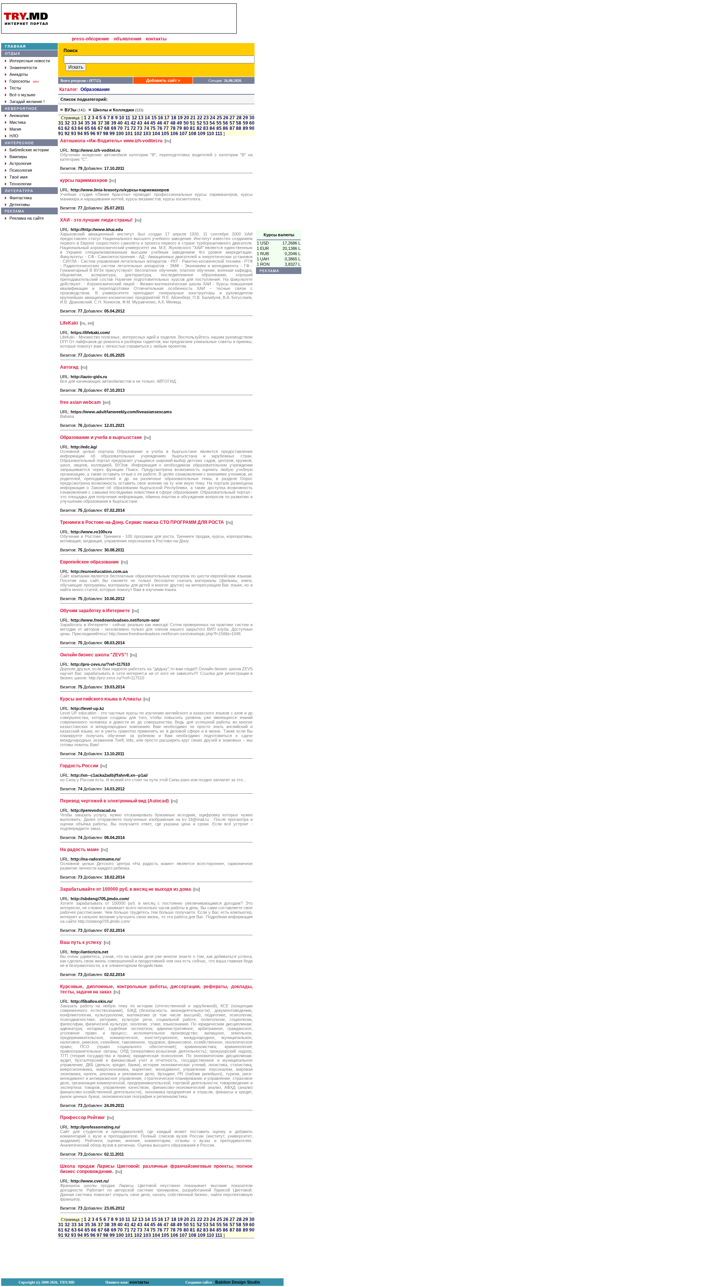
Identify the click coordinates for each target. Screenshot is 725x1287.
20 (186, 117)
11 (127, 117)
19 (180, 117)
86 (225, 128)
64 (80, 128)
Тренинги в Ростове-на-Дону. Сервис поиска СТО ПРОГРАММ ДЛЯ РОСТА (142, 522)
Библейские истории (29, 150)
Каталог (68, 89)
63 (74, 128)
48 (173, 123)
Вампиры (18, 156)
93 (73, 133)
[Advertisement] (278, 116)
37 (100, 123)
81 (192, 128)
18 (173, 117)
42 (133, 123)
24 (212, 117)
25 (219, 117)
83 (205, 128)
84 (212, 128)
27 (232, 117)
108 (192, 133)
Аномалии (19, 115)
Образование (95, 89)
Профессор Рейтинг (82, 1117)
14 (147, 117)
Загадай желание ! (27, 101)
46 (159, 123)
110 (210, 133)
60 (252, 123)
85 (219, 128)
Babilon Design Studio (237, 1282)
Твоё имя (18, 177)
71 (127, 128)
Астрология (20, 163)
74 (146, 128)
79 (179, 128)
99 (112, 133)
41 (127, 123)
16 (160, 117)
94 (80, 133)
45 (153, 123)
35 (87, 123)
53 (205, 123)
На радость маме (79, 849)
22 (199, 117)
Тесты (15, 88)
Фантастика (20, 198)
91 (60, 133)
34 (80, 123)
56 (225, 123)
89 (245, 128)
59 (245, 123)
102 (138, 133)
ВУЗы (70, 110)
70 (120, 128)
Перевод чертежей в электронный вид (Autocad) (114, 801)
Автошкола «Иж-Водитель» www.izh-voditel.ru (111, 140)
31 (60, 123)
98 (105, 133)
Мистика (17, 122)
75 (153, 128)
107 (183, 133)
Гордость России (79, 765)
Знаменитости (23, 67)
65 (87, 128)
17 (167, 117)
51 (192, 123)
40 (120, 123)
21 (193, 117)
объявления (127, 39)
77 (166, 128)
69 (113, 128)
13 (140, 117)
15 (154, 117)
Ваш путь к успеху (81, 942)
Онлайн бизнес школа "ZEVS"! (94, 654)
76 (159, 128)
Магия (15, 129)
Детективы (19, 204)
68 (107, 128)
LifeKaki (69, 323)
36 (93, 123)
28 (239, 117)
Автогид (69, 367)
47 (166, 123)
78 (173, 128)
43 (139, 123)
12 (134, 117)
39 (113, 123)
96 (93, 133)
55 (219, 123)
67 (100, 128)
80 (186, 128)
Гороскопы (19, 81)
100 (120, 133)
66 (93, 128)
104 (156, 133)
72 (133, 128)
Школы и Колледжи (113, 110)
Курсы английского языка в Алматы (100, 699)
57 (232, 123)
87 (232, 128)
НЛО (14, 136)
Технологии (20, 184)
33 (74, 123)
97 (99, 133)
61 (60, 128)
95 (86, 133)
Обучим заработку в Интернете (95, 610)
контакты (156, 39)
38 (107, 123)
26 (225, 117)
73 (139, 128)
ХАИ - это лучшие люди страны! (96, 220)
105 (165, 133)
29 (245, 117)
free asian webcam (80, 402)
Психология (20, 170)
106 (174, 133)
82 (199, 128)
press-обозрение (90, 39)
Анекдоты (18, 74)
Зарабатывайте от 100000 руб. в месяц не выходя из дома (125, 889)
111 (218, 133)
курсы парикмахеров (83, 180)
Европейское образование (89, 562)
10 (121, 117)
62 (67, 128)
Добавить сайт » (163, 80)
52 (199, 123)
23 (206, 117)
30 (252, 117)
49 (179, 123)
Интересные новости (29, 60)
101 (129, 133)
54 (212, 123)
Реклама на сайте (26, 218)
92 (67, 133)
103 (147, 133)
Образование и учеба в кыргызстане (101, 437)
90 (252, 128)
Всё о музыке (22, 94)
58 (238, 123)
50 (186, 123)
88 (238, 128)
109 (201, 133)
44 (146, 123)
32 (67, 123)
